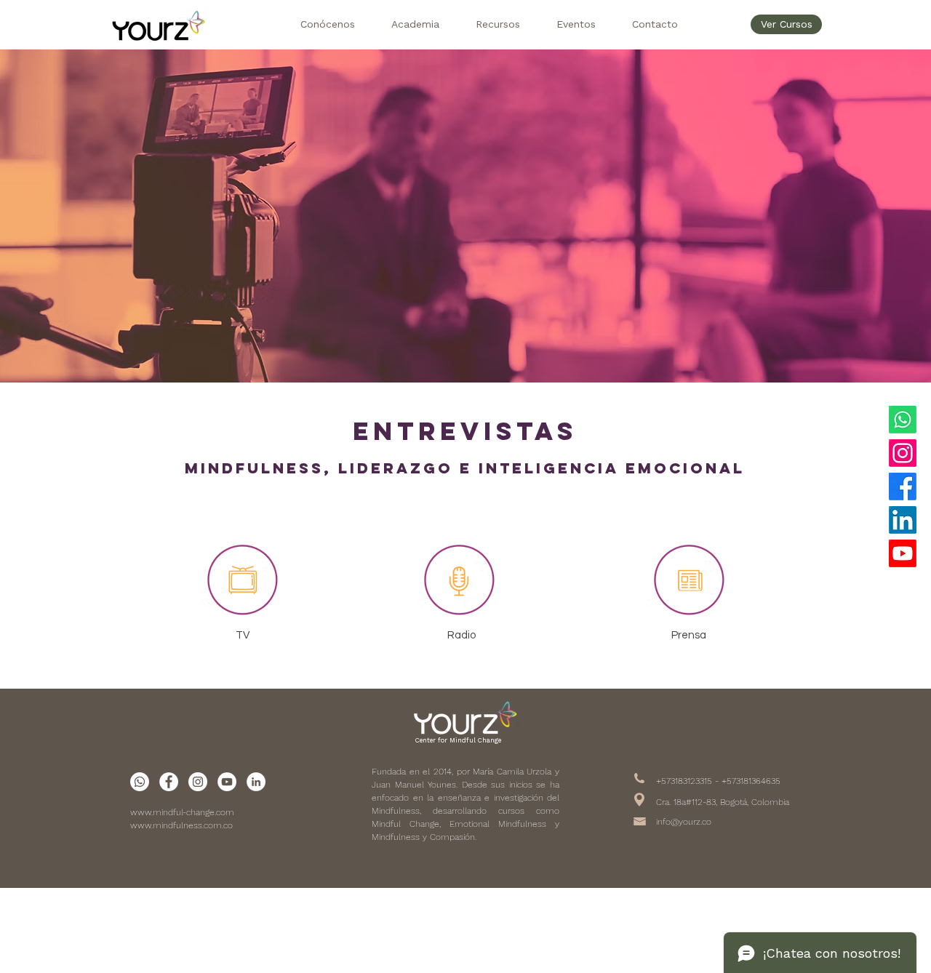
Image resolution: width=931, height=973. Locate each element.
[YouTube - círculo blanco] (226, 781)
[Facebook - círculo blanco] (168, 781)
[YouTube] (902, 553)
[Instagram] (902, 453)
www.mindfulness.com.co (181, 825)
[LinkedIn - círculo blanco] (256, 781)
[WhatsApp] (902, 419)
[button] (327, 24)
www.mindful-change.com (182, 812)
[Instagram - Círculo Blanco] (197, 781)
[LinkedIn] (902, 520)
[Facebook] (902, 486)
